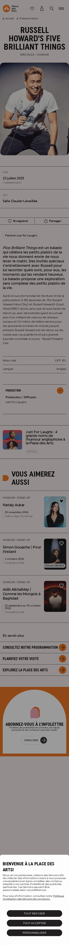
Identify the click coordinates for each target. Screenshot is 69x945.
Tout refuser (34, 913)
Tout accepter (34, 923)
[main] (34, 900)
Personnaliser (34, 932)
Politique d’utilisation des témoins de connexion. (33, 897)
